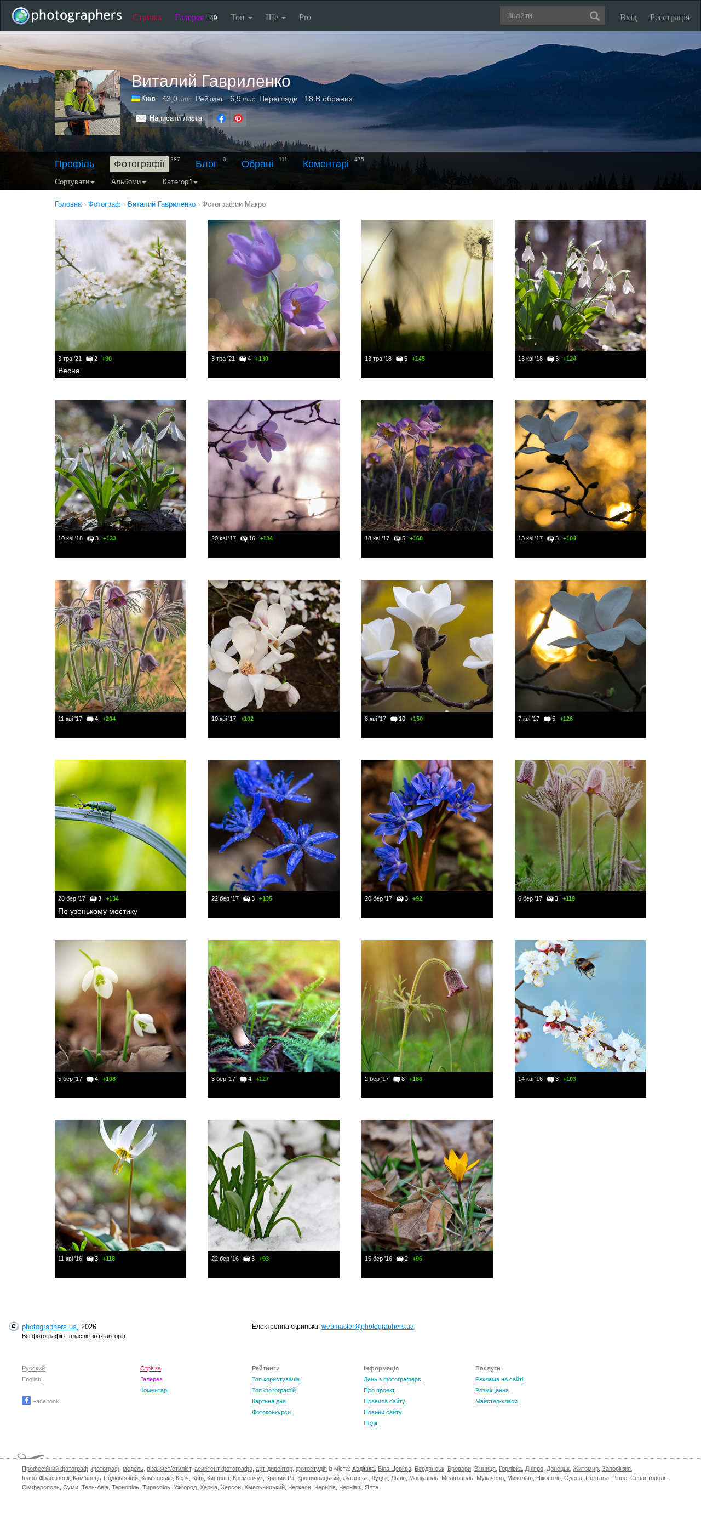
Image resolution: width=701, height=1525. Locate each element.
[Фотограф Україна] (136, 98)
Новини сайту (383, 1412)
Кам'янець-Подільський (105, 1478)
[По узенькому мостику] (120, 825)
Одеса (573, 1478)
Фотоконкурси (271, 1412)
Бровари (459, 1468)
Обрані (257, 163)
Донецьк (558, 1468)
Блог (206, 163)
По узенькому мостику (97, 911)
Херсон (231, 1487)
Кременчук (248, 1478)
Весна (69, 370)
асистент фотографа (223, 1468)
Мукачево (490, 1478)
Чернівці (350, 1487)
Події (370, 1423)
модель (133, 1468)
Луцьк (379, 1478)
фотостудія (311, 1468)
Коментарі (326, 163)
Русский (33, 1368)
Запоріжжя (616, 1468)
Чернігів (325, 1487)
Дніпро (534, 1468)
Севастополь (648, 1478)
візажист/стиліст (169, 1468)
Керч (182, 1478)
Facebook (45, 1401)
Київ (148, 98)
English (31, 1379)
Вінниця (485, 1468)
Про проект (379, 1390)
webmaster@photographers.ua (367, 1326)
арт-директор (274, 1468)
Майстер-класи (496, 1401)
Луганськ (355, 1478)
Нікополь (548, 1478)
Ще (273, 16)
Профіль (74, 163)
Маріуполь (423, 1478)
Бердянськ (429, 1468)
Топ (239, 16)
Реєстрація (669, 16)
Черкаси (299, 1487)
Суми (70, 1487)
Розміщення (492, 1390)
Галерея (196, 16)
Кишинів (218, 1478)
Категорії (177, 182)
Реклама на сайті (499, 1379)
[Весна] (120, 285)
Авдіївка (363, 1468)
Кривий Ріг (280, 1478)
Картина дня (269, 1401)
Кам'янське (157, 1478)
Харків (208, 1487)
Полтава (597, 1478)
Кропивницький (318, 1478)
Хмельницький (264, 1487)
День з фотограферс (392, 1379)
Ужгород (185, 1487)
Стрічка (147, 16)
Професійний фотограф (55, 1468)
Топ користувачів (276, 1379)
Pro (305, 16)
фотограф (105, 1468)
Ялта (371, 1487)
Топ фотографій (274, 1390)
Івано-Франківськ (46, 1478)
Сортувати (72, 182)
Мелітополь (457, 1478)
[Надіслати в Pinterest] (238, 118)
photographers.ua (49, 1327)
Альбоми (126, 182)
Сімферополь (41, 1487)
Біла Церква (394, 1468)
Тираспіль (156, 1487)
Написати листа (176, 118)
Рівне (619, 1478)
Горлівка (510, 1468)
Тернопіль (125, 1487)
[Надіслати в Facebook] (221, 118)
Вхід (628, 16)
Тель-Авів (95, 1487)
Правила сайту (384, 1401)
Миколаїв (520, 1478)
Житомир (586, 1468)
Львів (398, 1478)
